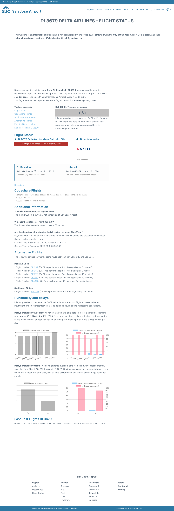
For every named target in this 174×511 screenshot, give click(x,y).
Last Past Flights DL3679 (26, 127)
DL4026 (34, 281)
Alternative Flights (23, 120)
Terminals (94, 482)
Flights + (91, 9)
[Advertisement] (87, 68)
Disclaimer (58, 508)
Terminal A (94, 486)
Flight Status (20, 110)
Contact (66, 508)
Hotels (118, 9)
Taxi (63, 493)
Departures (37, 489)
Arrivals (35, 486)
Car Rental (139, 9)
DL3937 (34, 277)
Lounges (93, 500)
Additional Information (25, 117)
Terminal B (94, 489)
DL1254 (34, 267)
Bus (62, 489)
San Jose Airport (26, 11)
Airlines (99, 9)
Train (63, 496)
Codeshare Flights (23, 114)
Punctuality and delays (25, 124)
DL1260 (34, 270)
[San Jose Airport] (6, 9)
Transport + (128, 9)
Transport (66, 486)
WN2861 (35, 291)
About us (74, 508)
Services (93, 496)
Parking (149, 9)
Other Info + (159, 9)
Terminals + (109, 9)
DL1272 (34, 274)
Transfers (65, 500)
